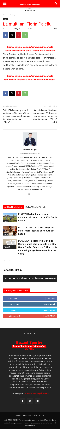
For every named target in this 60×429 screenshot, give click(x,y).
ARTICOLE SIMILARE (13, 207)
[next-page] (9, 260)
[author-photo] (30, 146)
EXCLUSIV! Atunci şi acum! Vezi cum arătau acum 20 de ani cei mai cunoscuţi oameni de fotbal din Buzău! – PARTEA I (16, 116)
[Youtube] (37, 401)
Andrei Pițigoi (14, 29)
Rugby (12, 15)
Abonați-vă (50, 316)
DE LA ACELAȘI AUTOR (35, 207)
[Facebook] (5, 35)
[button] (4, 3)
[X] (12, 35)
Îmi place (51, 298)
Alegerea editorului (7, 247)
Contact (18, 415)
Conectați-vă (49, 304)
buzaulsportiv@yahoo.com (37, 393)
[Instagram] (30, 194)
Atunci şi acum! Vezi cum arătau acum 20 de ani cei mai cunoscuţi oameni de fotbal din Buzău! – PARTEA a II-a (44, 116)
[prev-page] (4, 260)
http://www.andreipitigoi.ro (30, 154)
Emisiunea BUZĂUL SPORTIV (34, 415)
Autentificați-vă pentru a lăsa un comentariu (30, 278)
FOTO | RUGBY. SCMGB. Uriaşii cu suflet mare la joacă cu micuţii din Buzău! (36, 230)
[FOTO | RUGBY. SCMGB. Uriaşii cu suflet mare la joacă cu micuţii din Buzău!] (10, 231)
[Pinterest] (18, 35)
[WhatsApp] (25, 35)
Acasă (5, 15)
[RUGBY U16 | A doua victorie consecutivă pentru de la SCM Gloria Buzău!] (10, 217)
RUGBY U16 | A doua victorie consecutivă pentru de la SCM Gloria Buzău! (37, 217)
